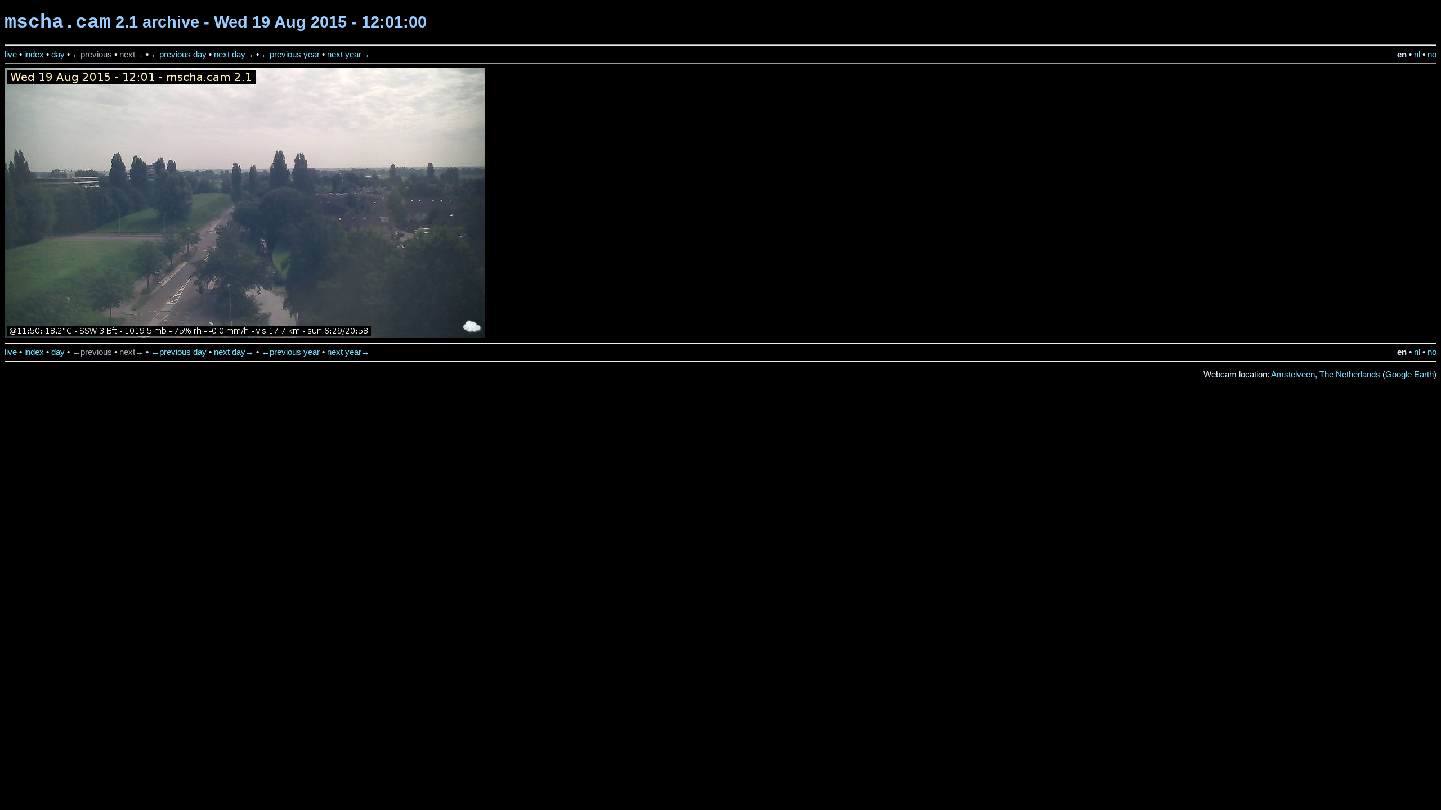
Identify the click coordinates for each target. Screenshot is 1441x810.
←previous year (290, 54)
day (58, 54)
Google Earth (1409, 374)
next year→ (348, 54)
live (11, 54)
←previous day (179, 54)
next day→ (234, 54)
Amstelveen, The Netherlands (1325, 374)
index (34, 54)
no (1431, 54)
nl (1417, 54)
